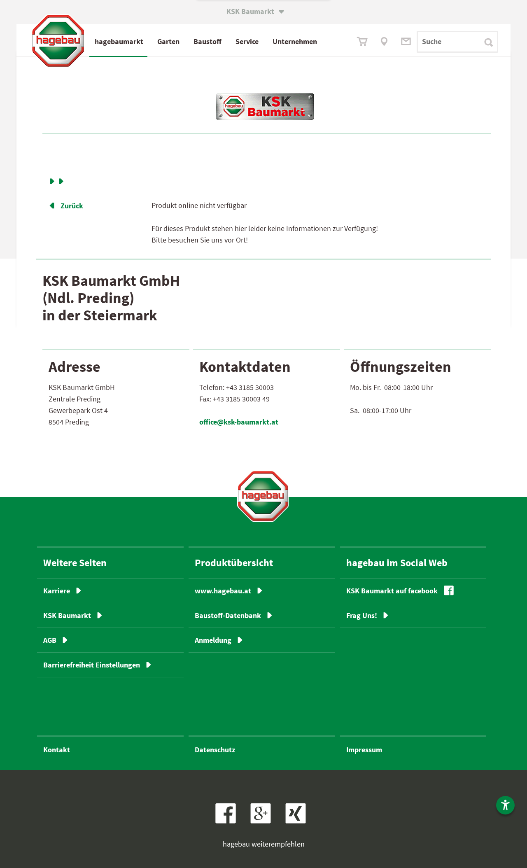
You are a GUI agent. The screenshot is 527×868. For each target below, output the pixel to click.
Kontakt (56, 749)
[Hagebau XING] (298, 821)
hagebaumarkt (119, 41)
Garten (168, 41)
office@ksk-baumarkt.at (238, 422)
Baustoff (208, 41)
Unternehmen (295, 41)
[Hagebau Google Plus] (264, 821)
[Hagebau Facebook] (228, 821)
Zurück (65, 205)
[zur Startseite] (263, 496)
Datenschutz (215, 749)
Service (247, 41)
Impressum (364, 749)
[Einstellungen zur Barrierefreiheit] (505, 805)
